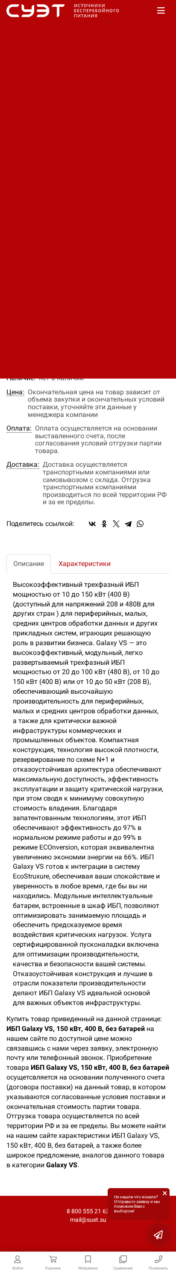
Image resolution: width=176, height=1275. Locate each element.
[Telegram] (128, 524)
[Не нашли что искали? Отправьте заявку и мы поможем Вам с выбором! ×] (159, 1234)
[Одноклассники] (104, 524)
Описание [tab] (28, 564)
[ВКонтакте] (92, 524)
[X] (116, 524)
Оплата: (19, 428)
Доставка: (22, 464)
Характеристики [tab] (85, 564)
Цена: (15, 392)
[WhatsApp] (140, 524)
